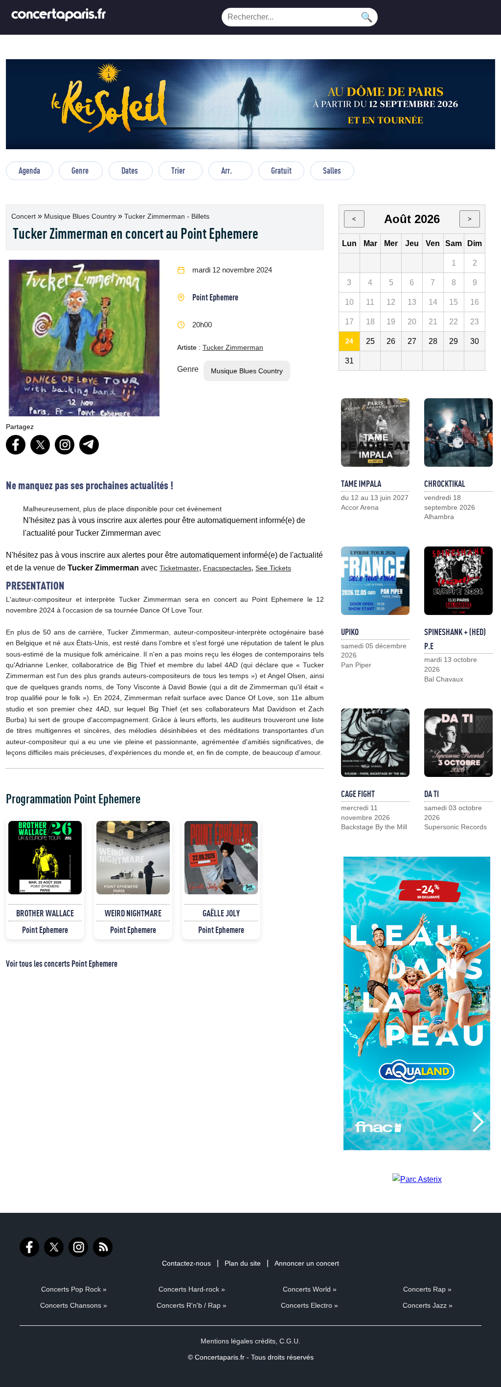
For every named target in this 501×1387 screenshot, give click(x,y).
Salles (332, 170)
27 (412, 341)
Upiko (350, 632)
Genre (80, 170)
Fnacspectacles (227, 568)
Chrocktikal (444, 483)
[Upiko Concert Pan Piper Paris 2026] (375, 580)
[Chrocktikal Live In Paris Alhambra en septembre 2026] (458, 432)
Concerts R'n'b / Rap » (192, 1305)
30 (474, 341)
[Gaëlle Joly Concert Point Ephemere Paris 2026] (221, 857)
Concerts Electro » (309, 1305)
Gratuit (281, 170)
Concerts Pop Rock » (74, 1289)
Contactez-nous (186, 1263)
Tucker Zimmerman (233, 347)
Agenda (29, 170)
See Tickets (273, 568)
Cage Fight (358, 793)
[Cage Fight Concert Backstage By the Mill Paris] (375, 742)
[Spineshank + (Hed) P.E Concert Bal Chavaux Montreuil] (458, 580)
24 (349, 341)
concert (24, 216)
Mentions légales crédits (238, 1341)
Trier (178, 170)
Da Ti (431, 793)
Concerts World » (310, 1289)
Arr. (226, 170)
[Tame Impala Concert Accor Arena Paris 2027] (375, 432)
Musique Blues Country (81, 216)
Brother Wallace (45, 913)
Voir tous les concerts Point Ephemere (61, 963)
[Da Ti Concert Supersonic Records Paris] (458, 742)
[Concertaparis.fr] (59, 17)
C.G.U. (289, 1341)
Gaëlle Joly (221, 913)
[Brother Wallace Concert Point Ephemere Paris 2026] (45, 857)
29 (453, 341)
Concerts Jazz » (428, 1305)
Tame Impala (361, 483)
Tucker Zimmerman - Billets (166, 216)
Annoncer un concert (306, 1263)
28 (433, 341)
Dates (129, 170)
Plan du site (243, 1263)
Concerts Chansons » (73, 1305)
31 (349, 361)
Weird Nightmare (133, 913)
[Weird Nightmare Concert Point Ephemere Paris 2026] (133, 857)
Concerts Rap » (427, 1289)
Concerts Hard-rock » (192, 1289)
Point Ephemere (215, 297)
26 (391, 341)
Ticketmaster (179, 568)
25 (370, 341)
